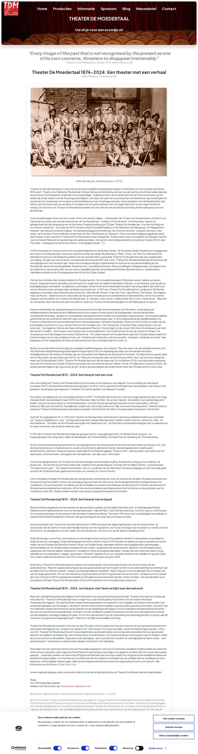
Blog (126, 8)
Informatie (86, 8)
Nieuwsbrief (146, 8)
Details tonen (155, 748)
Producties (62, 8)
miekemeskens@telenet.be (76, 686)
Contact (169, 8)
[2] (121, 181)
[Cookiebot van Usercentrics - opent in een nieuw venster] (18, 748)
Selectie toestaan (173, 727)
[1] (131, 62)
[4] (125, 340)
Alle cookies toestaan (174, 718)
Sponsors (109, 8)
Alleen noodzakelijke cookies (173, 735)
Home (42, 8)
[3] (103, 242)
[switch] (85, 748)
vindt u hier (70, 664)
